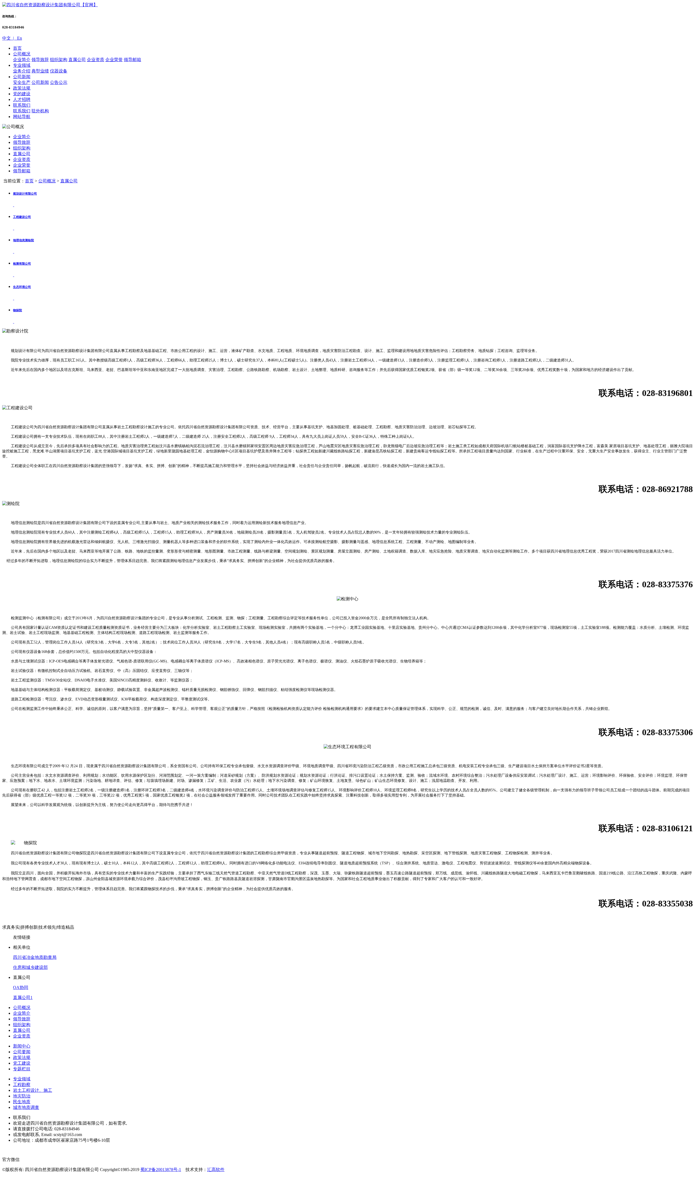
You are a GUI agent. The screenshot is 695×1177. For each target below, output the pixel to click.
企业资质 (95, 59)
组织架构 (58, 59)
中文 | (9, 38)
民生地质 (21, 1101)
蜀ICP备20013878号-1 (160, 1169)
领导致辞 (40, 59)
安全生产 (21, 82)
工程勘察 (21, 1084)
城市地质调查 (26, 1107)
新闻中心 (21, 1046)
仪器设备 (58, 71)
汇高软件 (216, 1169)
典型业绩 (40, 71)
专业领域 (21, 65)
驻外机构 (40, 111)
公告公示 (58, 82)
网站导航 (21, 116)
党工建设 (21, 1063)
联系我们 (21, 105)
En (19, 38)
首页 (17, 48)
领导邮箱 (132, 59)
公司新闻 (21, 76)
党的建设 (21, 93)
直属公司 (77, 59)
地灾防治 (21, 1096)
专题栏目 (21, 1069)
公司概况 (21, 54)
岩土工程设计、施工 (32, 1090)
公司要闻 (21, 1051)
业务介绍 (21, 71)
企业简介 (21, 59)
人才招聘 (21, 99)
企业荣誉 (114, 59)
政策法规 (21, 88)
